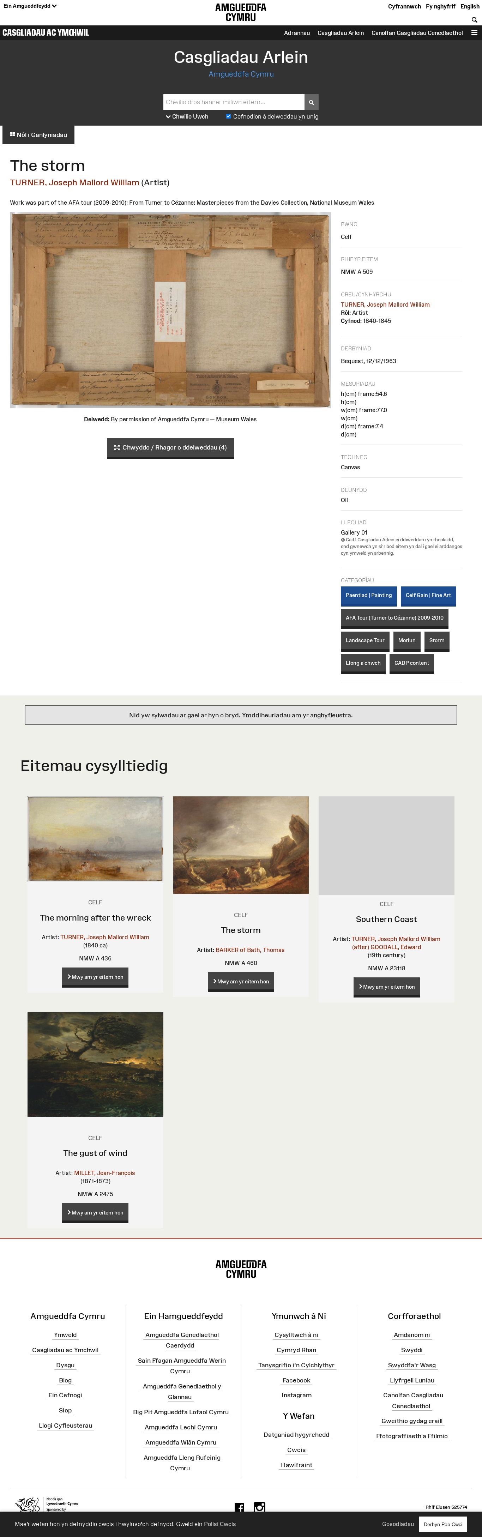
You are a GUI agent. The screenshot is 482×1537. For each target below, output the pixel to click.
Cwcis (296, 1449)
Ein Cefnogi (65, 1395)
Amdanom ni (412, 1334)
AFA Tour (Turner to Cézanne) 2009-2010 (395, 618)
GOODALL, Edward (395, 947)
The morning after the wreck (95, 917)
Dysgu (65, 1365)
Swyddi (412, 1350)
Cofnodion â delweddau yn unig (276, 116)
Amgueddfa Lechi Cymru (181, 1427)
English (470, 6)
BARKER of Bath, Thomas (250, 950)
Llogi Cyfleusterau (65, 1425)
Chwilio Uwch (190, 116)
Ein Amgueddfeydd (28, 6)
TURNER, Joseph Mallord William (74, 182)
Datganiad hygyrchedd (296, 1434)
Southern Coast (386, 919)
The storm (241, 930)
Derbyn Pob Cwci (443, 1524)
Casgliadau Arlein (341, 33)
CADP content (411, 663)
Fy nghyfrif (441, 6)
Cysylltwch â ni (296, 1334)
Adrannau (297, 33)
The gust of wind (95, 1153)
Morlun (407, 640)
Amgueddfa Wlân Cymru (180, 1442)
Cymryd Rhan (296, 1350)
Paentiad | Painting (369, 595)
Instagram (297, 1395)
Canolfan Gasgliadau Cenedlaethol (417, 33)
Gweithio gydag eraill (411, 1420)
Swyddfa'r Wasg (412, 1365)
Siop (65, 1410)
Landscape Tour (365, 640)
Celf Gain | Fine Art (428, 595)
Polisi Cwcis (220, 1524)
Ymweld (65, 1334)
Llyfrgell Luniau (412, 1380)
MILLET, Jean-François (104, 1173)
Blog (65, 1380)
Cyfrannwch (404, 6)
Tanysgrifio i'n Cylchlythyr (296, 1365)
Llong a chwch (363, 663)
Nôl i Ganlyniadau (41, 134)
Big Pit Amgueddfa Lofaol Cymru (181, 1412)
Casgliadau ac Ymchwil (45, 32)
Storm (437, 640)
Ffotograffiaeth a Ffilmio (412, 1436)
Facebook (297, 1380)
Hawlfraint (296, 1464)
